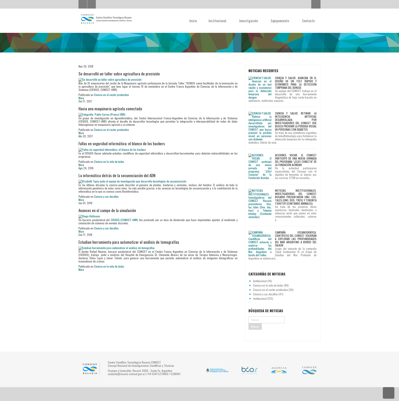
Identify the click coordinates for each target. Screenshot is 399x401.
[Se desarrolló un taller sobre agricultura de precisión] (110, 79)
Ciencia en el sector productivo (111, 95)
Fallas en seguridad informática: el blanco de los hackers (122, 143)
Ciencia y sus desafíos (106, 196)
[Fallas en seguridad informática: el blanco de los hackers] (112, 149)
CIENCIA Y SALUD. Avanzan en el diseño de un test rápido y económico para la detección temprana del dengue (296, 82)
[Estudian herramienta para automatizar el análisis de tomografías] (117, 248)
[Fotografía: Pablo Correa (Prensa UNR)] (102, 114)
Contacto (308, 20)
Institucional (218, 20)
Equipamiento (280, 20)
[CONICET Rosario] (106, 18)
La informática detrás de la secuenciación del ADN (117, 175)
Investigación (249, 20)
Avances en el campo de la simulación (107, 210)
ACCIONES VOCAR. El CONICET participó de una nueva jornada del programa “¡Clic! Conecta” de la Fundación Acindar (296, 160)
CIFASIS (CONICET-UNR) (124, 220)
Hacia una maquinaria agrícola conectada (110, 108)
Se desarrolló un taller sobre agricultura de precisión (119, 74)
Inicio (193, 20)
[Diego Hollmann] (89, 216)
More (81, 98)
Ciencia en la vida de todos (109, 161)
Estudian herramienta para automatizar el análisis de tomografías (129, 242)
